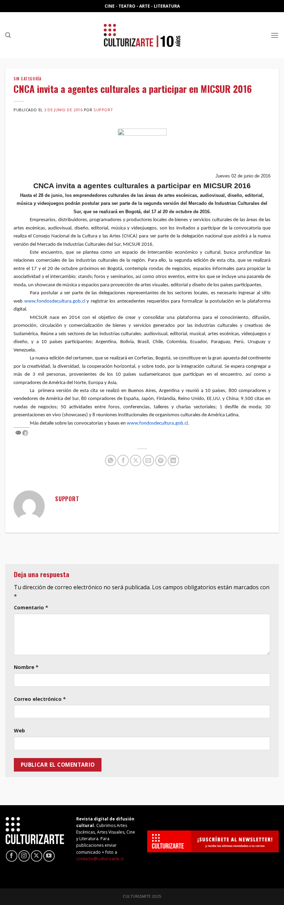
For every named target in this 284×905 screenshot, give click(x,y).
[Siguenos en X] (36, 856)
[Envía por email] (148, 460)
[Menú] (274, 35)
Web (19, 730)
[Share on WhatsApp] (110, 460)
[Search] (8, 35)
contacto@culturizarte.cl (100, 859)
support (103, 109)
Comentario (31, 607)
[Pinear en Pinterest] (161, 460)
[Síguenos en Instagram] (24, 856)
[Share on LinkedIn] (173, 460)
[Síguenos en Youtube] (49, 856)
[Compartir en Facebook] (123, 460)
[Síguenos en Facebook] (11, 856)
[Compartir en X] (135, 460)
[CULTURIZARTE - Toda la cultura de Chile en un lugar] (142, 35)
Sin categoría (27, 78)
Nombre (26, 667)
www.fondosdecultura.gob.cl (54, 301)
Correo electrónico (40, 699)
